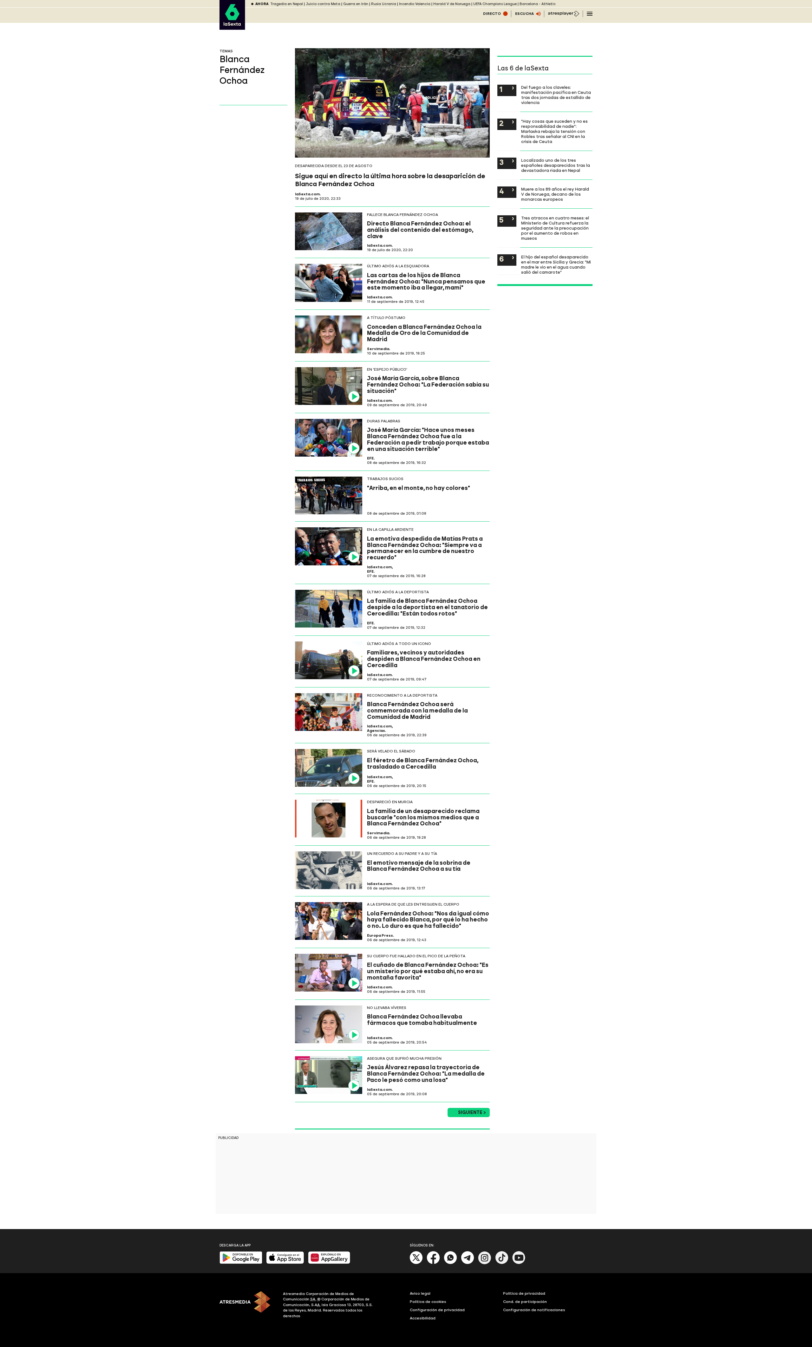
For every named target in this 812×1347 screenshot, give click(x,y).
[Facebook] (433, 1263)
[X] (416, 1263)
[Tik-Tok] (501, 1263)
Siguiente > (472, 1112)
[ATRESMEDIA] (247, 1305)
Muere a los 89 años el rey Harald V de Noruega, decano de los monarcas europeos (555, 194)
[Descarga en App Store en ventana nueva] (285, 1262)
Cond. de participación (525, 1301)
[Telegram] (467, 1263)
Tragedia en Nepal (286, 4)
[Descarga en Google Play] (240, 1262)
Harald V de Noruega (451, 4)
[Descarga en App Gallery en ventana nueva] (329, 1262)
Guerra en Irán (355, 4)
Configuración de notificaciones (534, 1310)
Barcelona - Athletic (538, 4)
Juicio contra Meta (323, 4)
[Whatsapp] (450, 1263)
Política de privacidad (524, 1293)
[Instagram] (484, 1263)
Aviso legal (420, 1293)
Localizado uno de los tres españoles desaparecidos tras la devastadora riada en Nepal (555, 165)
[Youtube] (519, 1263)
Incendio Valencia (414, 4)
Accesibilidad (422, 1318)
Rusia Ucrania (383, 4)
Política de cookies (428, 1301)
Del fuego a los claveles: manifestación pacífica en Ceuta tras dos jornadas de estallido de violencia (556, 95)
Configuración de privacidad (437, 1310)
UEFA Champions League (495, 4)
